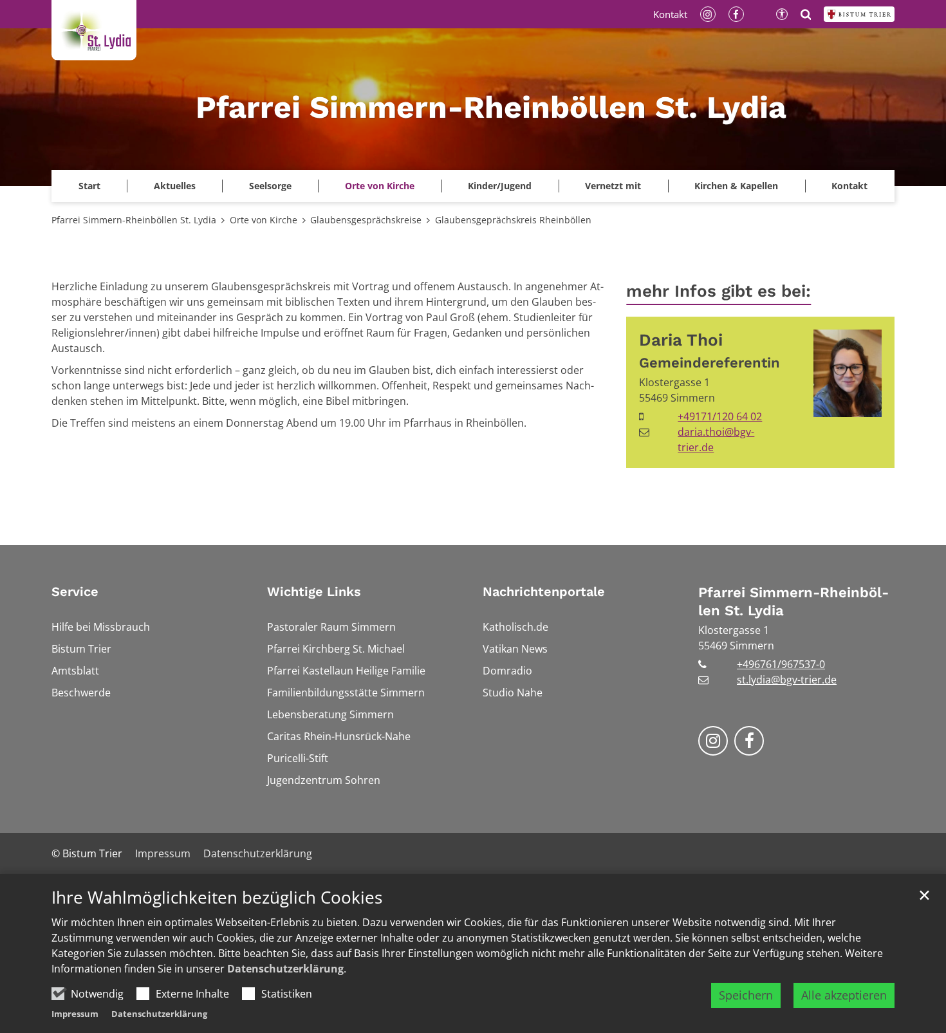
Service (74, 591)
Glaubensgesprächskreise (366, 220)
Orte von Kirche (263, 220)
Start (89, 186)
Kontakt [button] (849, 186)
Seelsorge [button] (270, 186)
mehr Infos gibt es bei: (718, 291)
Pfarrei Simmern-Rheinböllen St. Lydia (133, 220)
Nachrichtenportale (544, 591)
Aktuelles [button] (175, 186)
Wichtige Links (314, 591)
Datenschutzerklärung (285, 969)
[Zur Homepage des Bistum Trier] (859, 14)
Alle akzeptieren (844, 995)
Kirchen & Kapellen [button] (736, 186)
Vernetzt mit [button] (613, 186)
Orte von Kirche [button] (379, 186)
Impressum (74, 1013)
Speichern (746, 995)
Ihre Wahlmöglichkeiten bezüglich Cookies (216, 897)
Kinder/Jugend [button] (500, 186)
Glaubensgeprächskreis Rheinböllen (513, 220)
